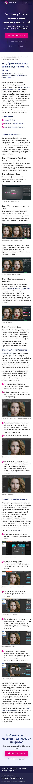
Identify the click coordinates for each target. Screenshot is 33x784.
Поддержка (23, 768)
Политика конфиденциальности (10, 777)
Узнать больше (16, 41)
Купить (27, 3)
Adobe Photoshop (8, 353)
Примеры (13, 768)
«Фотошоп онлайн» (14, 530)
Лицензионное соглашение (9, 775)
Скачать (5, 771)
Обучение (5, 768)
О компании (19, 778)
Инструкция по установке (8, 778)
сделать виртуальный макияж (19, 289)
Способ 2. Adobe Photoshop (14, 123)
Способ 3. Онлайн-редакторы (14, 127)
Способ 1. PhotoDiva (11, 120)
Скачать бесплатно (18, 35)
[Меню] (2, 2)
